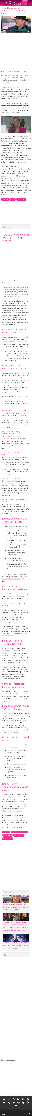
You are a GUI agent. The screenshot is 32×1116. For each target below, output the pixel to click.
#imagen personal (7, 835)
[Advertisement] (16, 51)
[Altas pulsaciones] (4, 1099)
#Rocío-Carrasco (21, 199)
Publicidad (20, 1111)
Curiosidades (5, 199)
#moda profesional (18, 835)
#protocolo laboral (8, 838)
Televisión (12, 199)
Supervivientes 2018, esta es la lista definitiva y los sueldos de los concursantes (15, 945)
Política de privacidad (15, 1111)
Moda (12, 832)
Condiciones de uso (8, 1111)
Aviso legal (24, 1111)
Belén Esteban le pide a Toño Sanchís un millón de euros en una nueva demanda (15, 907)
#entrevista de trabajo (21, 832)
